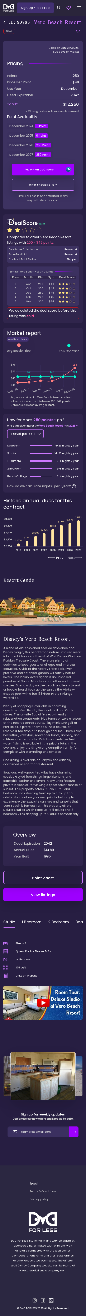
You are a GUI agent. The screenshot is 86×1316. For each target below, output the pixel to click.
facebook (43, 1300)
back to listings (4, 22)
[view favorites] (68, 7)
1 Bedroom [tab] (32, 921)
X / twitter (51, 1300)
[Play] (43, 1003)
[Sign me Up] (73, 1131)
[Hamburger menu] (79, 7)
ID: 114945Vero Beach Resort (43, 293)
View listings (43, 894)
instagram (35, 1300)
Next (71, 557)
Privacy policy (39, 1199)
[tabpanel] (43, 975)
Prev (59, 557)
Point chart (43, 878)
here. (51, 405)
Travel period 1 (23, 434)
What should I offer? (43, 184)
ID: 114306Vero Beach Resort (43, 301)
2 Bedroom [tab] (58, 921)
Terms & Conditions (43, 1191)
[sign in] (58, 7)
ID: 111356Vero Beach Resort (43, 288)
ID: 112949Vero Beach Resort (43, 297)
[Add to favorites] (78, 31)
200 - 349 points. (40, 242)
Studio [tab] (9, 921)
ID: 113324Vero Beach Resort (43, 284)
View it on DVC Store (39, 169)
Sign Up (35, 7)
